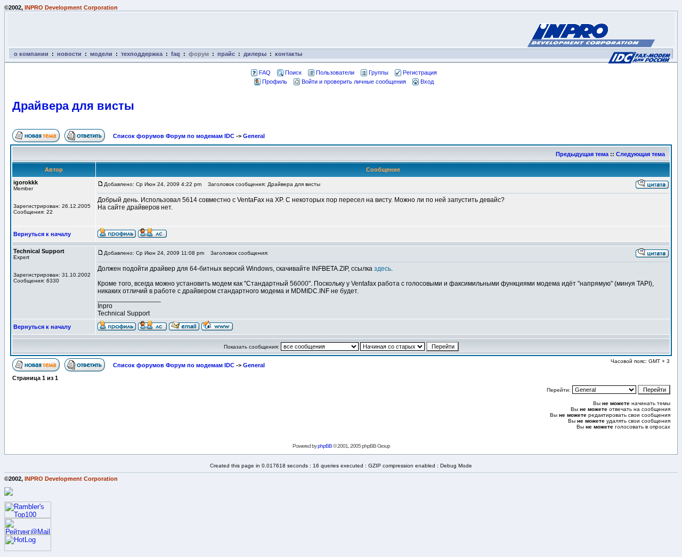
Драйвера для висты (73, 105)
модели (101, 54)
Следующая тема (640, 154)
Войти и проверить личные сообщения (354, 81)
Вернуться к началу (42, 234)
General (254, 136)
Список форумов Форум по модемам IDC (173, 136)
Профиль (274, 81)
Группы (378, 72)
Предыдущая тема (582, 154)
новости (69, 54)
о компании (31, 54)
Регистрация (420, 72)
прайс (226, 54)
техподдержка (142, 54)
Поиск (293, 72)
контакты (288, 54)
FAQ (265, 72)
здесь (382, 268)
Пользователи (335, 72)
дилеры (254, 54)
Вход (427, 81)
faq (175, 54)
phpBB (325, 446)
